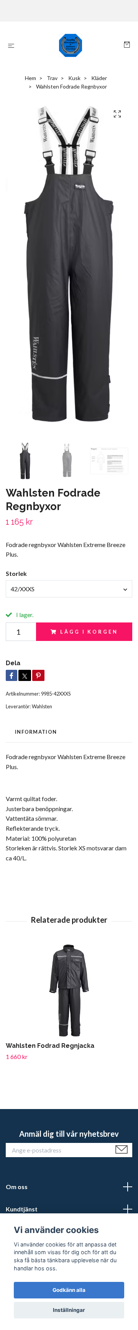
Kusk (74, 78)
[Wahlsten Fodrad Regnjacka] (69, 991)
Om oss (17, 1186)
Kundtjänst (22, 1209)
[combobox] (69, 588)
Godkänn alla (69, 1290)
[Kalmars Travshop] (70, 45)
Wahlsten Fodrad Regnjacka (50, 1045)
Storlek (16, 573)
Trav (52, 78)
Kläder (99, 78)
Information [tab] (36, 732)
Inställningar (69, 1310)
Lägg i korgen (89, 632)
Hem (30, 78)
